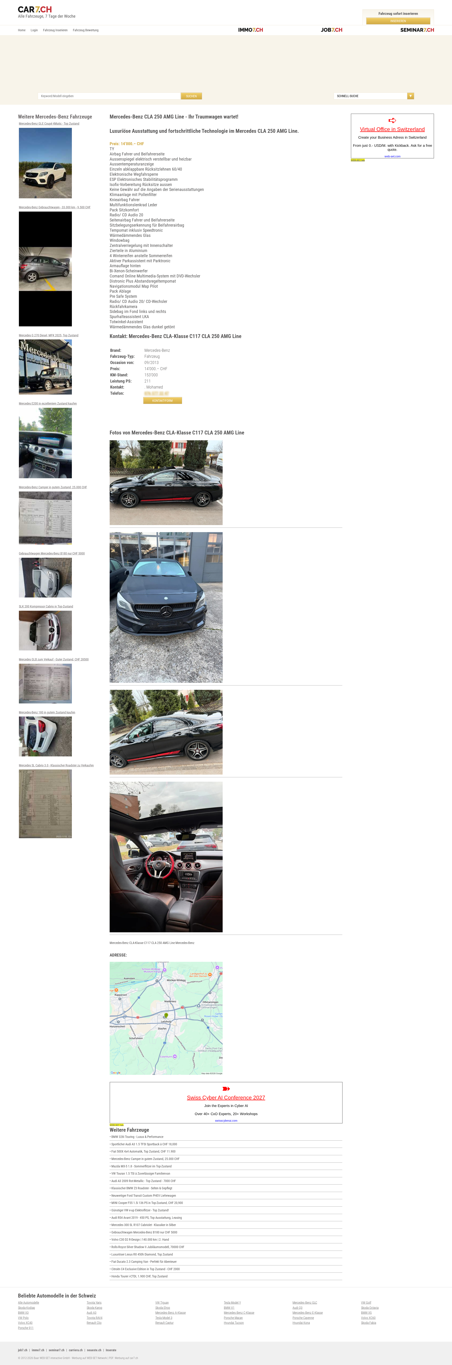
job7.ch (22, 1350)
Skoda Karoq (94, 1308)
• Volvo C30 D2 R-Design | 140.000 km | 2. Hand (139, 1239)
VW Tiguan (162, 1302)
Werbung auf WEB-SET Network (89, 1358)
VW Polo (23, 1318)
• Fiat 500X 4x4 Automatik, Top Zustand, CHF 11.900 (143, 1151)
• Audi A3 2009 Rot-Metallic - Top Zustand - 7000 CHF (143, 1181)
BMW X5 (366, 1312)
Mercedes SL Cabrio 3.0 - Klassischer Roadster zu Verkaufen (56, 765)
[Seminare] (417, 30)
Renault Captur (164, 1323)
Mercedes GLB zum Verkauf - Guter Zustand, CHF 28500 (54, 659)
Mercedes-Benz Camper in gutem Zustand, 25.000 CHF (53, 487)
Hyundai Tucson (234, 1323)
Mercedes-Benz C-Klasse (239, 1312)
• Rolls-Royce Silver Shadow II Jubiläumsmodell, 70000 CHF (147, 1247)
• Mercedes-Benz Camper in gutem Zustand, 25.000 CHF (145, 1159)
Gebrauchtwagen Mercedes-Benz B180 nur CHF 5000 (52, 553)
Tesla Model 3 (163, 1318)
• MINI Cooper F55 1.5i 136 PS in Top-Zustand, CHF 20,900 (146, 1203)
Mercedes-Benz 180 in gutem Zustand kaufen (47, 712)
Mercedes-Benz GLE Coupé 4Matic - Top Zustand (49, 123)
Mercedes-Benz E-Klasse (308, 1312)
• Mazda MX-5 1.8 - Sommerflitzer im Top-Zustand (141, 1166)
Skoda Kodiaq (26, 1308)
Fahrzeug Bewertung (86, 30)
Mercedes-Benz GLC (305, 1302)
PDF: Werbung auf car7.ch (123, 1358)
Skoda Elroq (162, 1308)
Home (21, 30)
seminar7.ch (56, 1350)
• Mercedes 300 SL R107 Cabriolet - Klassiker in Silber (143, 1225)
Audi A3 (91, 1312)
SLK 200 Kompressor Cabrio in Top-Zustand (46, 606)
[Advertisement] (226, 66)
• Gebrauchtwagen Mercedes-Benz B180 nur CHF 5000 (143, 1232)
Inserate (111, 1350)
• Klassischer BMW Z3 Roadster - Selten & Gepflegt (141, 1188)
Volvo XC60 (368, 1318)
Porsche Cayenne (303, 1318)
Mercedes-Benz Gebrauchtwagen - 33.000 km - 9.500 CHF (55, 207)
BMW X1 (229, 1308)
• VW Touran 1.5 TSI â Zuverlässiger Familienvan (140, 1173)
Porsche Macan (233, 1318)
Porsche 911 (26, 1328)
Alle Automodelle (28, 1302)
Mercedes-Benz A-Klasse (170, 1312)
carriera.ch (76, 1350)
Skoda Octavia (370, 1308)
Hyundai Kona (301, 1323)
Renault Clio (94, 1323)
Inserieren (398, 21)
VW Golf (366, 1302)
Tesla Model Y (232, 1302)
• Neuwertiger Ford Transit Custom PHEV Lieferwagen (143, 1195)
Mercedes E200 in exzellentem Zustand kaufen (48, 403)
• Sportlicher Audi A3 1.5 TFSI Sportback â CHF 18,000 (143, 1144)
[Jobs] (331, 30)
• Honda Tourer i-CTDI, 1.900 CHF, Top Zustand (139, 1276)
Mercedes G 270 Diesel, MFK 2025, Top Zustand (48, 335)
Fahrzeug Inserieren (55, 30)
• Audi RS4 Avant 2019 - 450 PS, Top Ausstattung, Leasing (146, 1217)
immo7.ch (38, 1350)
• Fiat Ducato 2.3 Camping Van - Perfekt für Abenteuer (143, 1261)
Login (34, 30)
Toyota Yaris (94, 1302)
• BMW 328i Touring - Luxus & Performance (136, 1137)
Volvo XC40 (25, 1323)
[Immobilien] (251, 30)
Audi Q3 (297, 1308)
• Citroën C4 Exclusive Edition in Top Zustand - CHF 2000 (145, 1269)
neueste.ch (94, 1350)
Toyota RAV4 (94, 1318)
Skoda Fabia (368, 1323)
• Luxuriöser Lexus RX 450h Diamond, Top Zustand (141, 1254)
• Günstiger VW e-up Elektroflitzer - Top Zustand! (139, 1210)
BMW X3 (23, 1312)
